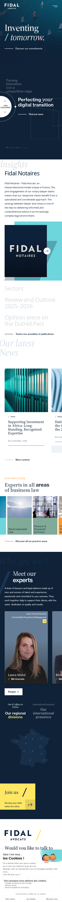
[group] (15, 515)
